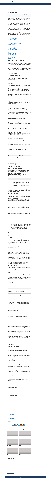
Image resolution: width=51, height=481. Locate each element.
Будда (8, 436)
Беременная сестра (22, 436)
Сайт (23, 459)
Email (16, 459)
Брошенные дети (12, 414)
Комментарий (8, 462)
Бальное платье (12, 418)
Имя (7, 459)
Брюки (20, 445)
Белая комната (9, 445)
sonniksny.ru (13, 1)
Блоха (20, 454)
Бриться (8, 454)
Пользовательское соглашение (11, 477)
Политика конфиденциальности (20, 477)
